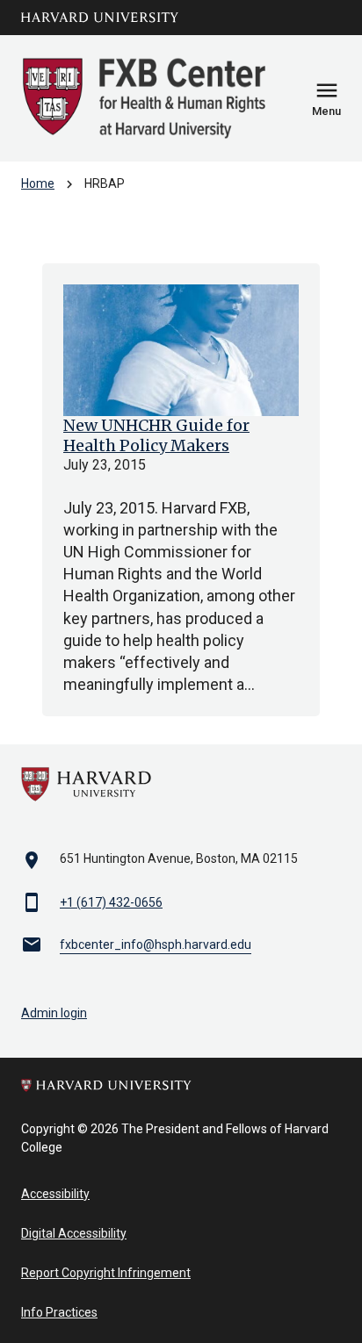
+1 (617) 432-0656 (111, 902)
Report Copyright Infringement (106, 1273)
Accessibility (55, 1194)
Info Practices (59, 1312)
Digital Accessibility (74, 1233)
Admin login (54, 1013)
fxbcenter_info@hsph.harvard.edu (155, 944)
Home (37, 183)
